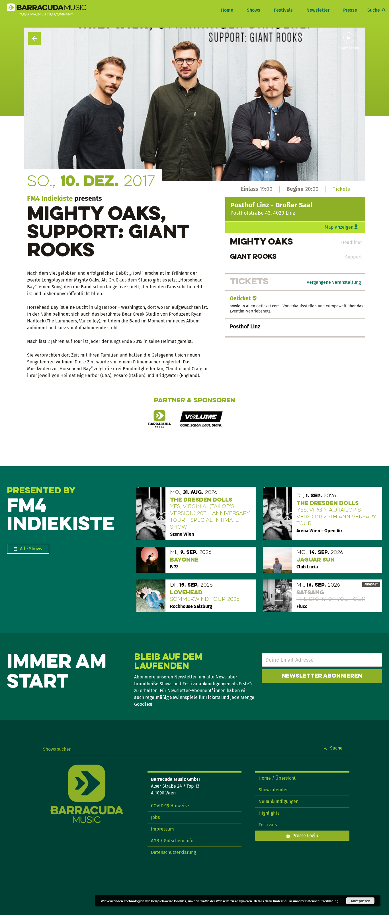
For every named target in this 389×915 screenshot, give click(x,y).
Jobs (155, 817)
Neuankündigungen (278, 801)
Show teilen (349, 47)
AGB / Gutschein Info (172, 840)
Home (227, 10)
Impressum (162, 829)
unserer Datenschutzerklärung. (316, 901)
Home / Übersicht (277, 778)
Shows (253, 10)
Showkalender (273, 789)
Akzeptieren (360, 900)
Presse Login (305, 835)
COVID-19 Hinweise (170, 805)
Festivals (283, 10)
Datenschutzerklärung (173, 852)
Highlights (269, 813)
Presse (350, 10)
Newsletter (317, 10)
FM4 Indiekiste (50, 198)
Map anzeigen (339, 227)
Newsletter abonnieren (322, 676)
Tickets (341, 189)
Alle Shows (31, 548)
